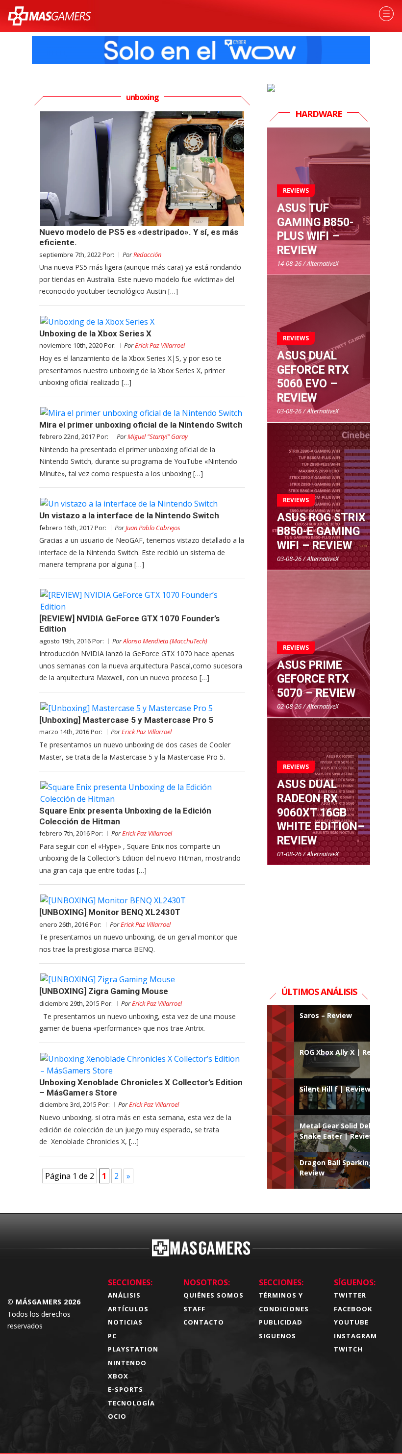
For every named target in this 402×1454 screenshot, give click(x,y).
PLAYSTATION (133, 1349)
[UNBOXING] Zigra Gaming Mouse (103, 991)
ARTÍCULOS (128, 1308)
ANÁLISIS (124, 1295)
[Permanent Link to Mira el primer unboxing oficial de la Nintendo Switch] (142, 413)
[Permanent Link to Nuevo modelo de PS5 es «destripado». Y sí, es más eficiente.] (142, 168)
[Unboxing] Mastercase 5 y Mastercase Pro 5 (126, 720)
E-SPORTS (125, 1389)
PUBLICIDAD (280, 1322)
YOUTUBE (351, 1322)
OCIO (117, 1416)
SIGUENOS (277, 1335)
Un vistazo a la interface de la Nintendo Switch (129, 515)
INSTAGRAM (355, 1335)
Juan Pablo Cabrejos (153, 527)
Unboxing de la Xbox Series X (95, 333)
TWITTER (350, 1295)
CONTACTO (203, 1322)
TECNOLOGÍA (131, 1403)
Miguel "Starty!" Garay (157, 436)
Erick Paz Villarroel (160, 345)
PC (112, 1335)
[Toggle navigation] (386, 14)
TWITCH (348, 1349)
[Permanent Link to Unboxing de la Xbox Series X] (142, 322)
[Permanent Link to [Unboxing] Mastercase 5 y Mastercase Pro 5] (142, 708)
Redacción (147, 254)
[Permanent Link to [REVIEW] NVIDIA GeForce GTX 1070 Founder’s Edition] (142, 600)
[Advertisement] (318, 915)
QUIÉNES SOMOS (213, 1295)
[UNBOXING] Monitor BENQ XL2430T (109, 912)
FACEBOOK (353, 1308)
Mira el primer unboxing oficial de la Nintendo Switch (141, 425)
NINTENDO (127, 1362)
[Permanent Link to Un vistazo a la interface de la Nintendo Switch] (142, 503)
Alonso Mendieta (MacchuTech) (165, 641)
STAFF (194, 1308)
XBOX (118, 1376)
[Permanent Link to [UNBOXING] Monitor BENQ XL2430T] (142, 900)
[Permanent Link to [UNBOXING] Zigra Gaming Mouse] (142, 979)
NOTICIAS (125, 1322)
